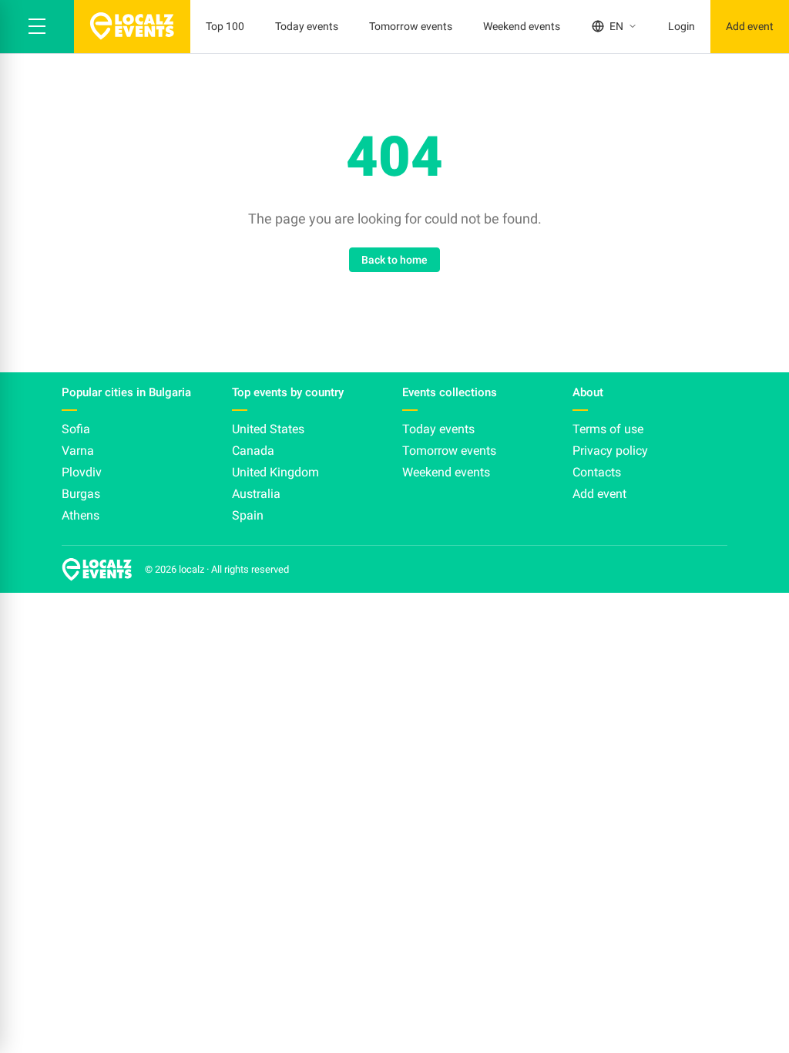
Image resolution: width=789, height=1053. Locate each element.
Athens (80, 515)
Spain (248, 515)
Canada (253, 450)
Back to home (394, 260)
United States (268, 429)
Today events (306, 26)
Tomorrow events (410, 26)
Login (681, 26)
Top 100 (225, 26)
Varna (78, 450)
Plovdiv (82, 472)
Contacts (596, 472)
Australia (256, 493)
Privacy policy (610, 450)
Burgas (81, 493)
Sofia (76, 429)
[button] (37, 26)
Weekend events (521, 26)
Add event (750, 26)
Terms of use (607, 429)
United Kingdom (275, 472)
